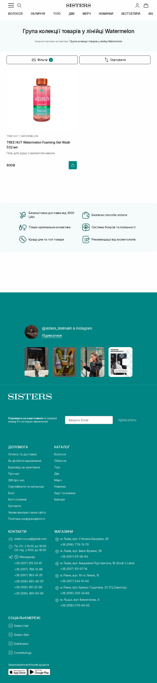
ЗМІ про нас (16, 480)
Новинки (60, 486)
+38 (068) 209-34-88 (74, 593)
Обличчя (60, 460)
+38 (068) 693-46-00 (29, 581)
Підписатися (52, 335)
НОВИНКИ (106, 13)
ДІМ (72, 13)
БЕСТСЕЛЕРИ (130, 13)
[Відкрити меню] (11, 5)
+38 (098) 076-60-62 (75, 605)
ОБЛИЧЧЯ (38, 13)
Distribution (21, 643)
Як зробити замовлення (24, 460)
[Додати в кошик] (73, 165)
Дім (56, 473)
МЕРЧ (87, 13)
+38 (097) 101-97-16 (73, 568)
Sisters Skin (21, 634)
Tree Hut (13, 136)
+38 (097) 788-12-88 (28, 569)
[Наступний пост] (125, 362)
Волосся (60, 454)
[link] (146, 5)
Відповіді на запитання (24, 467)
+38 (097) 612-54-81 (28, 563)
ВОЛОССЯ (15, 13)
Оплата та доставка (22, 454)
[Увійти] (137, 5)
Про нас (13, 473)
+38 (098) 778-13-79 (74, 544)
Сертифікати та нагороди (26, 486)
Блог (11, 493)
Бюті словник (17, 499)
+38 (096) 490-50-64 (29, 593)
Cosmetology (22, 652)
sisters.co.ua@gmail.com (30, 538)
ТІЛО (56, 13)
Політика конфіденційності (26, 518)
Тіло (57, 467)
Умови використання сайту (27, 512)
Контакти (14, 506)
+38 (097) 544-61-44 (74, 581)
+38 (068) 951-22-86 (28, 587)
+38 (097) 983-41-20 (28, 575)
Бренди (59, 499)
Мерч (58, 480)
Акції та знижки (64, 493)
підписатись (127, 420)
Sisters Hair (21, 625)
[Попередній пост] (31, 362)
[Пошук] (19, 5)
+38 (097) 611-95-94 (74, 556)
